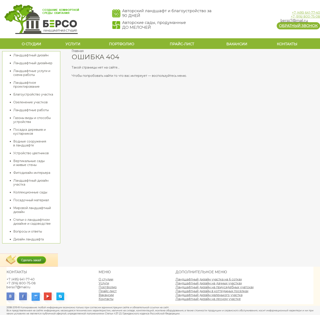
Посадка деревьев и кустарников (29, 132)
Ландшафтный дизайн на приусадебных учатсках (214, 287)
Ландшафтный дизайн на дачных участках (208, 283)
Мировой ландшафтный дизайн (32, 210)
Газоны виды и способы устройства (32, 120)
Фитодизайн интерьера (31, 173)
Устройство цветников (31, 153)
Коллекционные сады (30, 192)
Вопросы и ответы (27, 231)
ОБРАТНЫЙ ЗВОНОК (298, 26)
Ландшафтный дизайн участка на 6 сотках (208, 279)
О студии (31, 44)
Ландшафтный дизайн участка (31, 182)
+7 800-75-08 (305, 16)
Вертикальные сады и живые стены (29, 163)
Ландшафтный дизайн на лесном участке (208, 299)
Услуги (73, 44)
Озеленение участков (30, 102)
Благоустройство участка (33, 94)
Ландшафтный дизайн (31, 55)
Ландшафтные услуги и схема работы (31, 73)
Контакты (287, 44)
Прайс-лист (182, 44)
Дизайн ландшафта (28, 239)
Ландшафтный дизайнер (32, 63)
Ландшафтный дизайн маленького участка (209, 295)
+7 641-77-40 (306, 13)
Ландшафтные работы (31, 110)
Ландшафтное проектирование (26, 85)
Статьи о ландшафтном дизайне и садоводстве (32, 222)
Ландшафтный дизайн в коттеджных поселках (211, 291)
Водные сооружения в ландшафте (29, 143)
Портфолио (121, 44)
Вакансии (236, 44)
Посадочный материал (31, 200)
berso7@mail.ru (294, 20)
